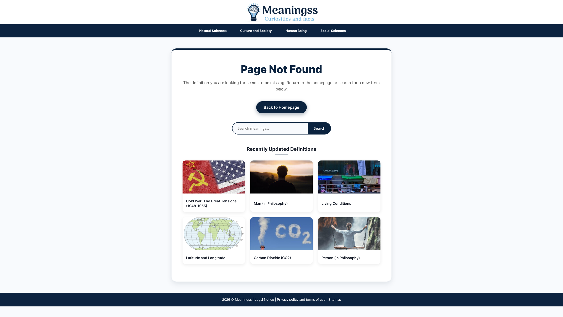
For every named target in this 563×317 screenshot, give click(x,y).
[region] (281, 302)
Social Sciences (333, 31)
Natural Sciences (213, 31)
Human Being (296, 31)
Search (319, 128)
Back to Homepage (281, 107)
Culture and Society (256, 31)
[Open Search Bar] (361, 30)
